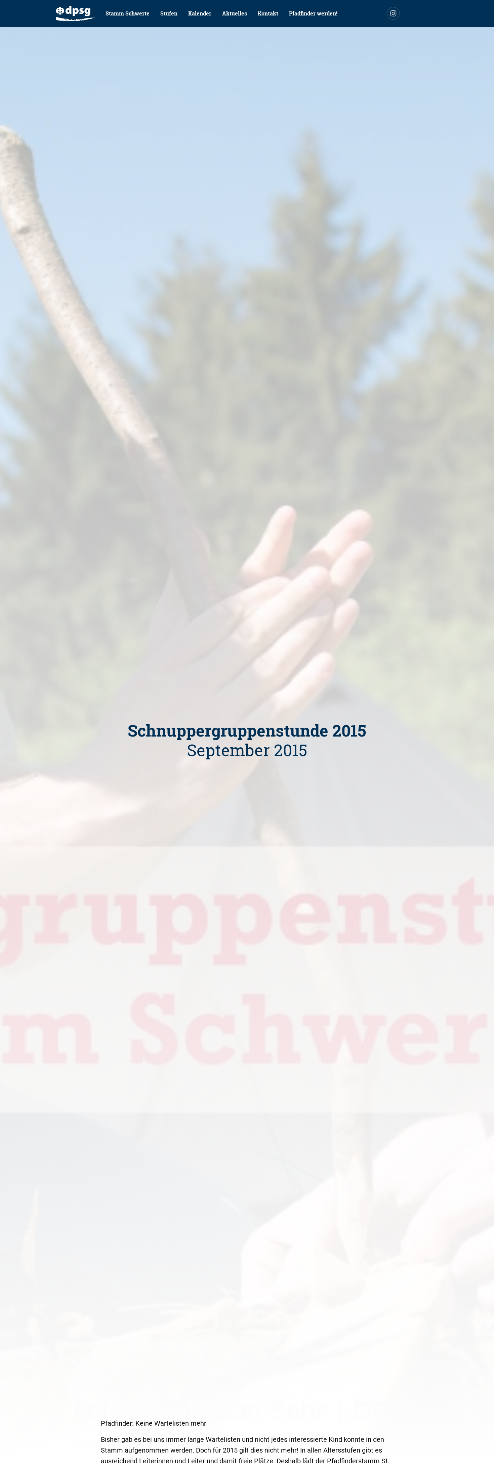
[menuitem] (75, 13)
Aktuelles (234, 13)
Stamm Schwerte (128, 13)
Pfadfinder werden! (313, 13)
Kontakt (268, 13)
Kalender (199, 13)
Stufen (168, 13)
